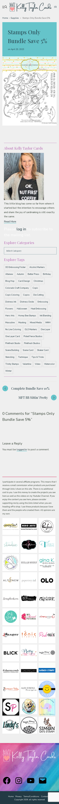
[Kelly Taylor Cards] (30, 7)
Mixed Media (36, 322)
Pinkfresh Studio (12, 343)
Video (37, 364)
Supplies (15, 18)
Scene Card (28, 350)
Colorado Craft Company (17, 288)
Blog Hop (9, 281)
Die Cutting (38, 295)
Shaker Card (42, 350)
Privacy (18, 796)
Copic (35, 288)
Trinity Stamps (12, 364)
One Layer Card (12, 336)
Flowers (9, 308)
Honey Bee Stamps (27, 315)
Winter (8, 371)
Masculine (10, 322)
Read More (10, 221)
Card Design (24, 281)
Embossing (43, 301)
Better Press (33, 274)
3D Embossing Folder (15, 267)
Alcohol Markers (37, 267)
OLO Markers (31, 329)
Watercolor (49, 364)
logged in (22, 449)
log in (21, 229)
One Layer (45, 329)
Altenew (9, 274)
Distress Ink (10, 301)
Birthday (47, 274)
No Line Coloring (13, 329)
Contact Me (46, 796)
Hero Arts (9, 315)
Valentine (27, 364)
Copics (26, 295)
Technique (23, 357)
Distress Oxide (27, 301)
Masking (22, 322)
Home (5, 18)
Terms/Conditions (31, 796)
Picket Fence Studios (33, 336)
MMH (48, 322)
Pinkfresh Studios (32, 343)
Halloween (22, 308)
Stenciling (9, 357)
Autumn (20, 274)
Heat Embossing (38, 308)
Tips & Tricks (37, 357)
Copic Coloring (12, 295)
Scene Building (12, 350)
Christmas (38, 281)
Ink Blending (45, 315)
